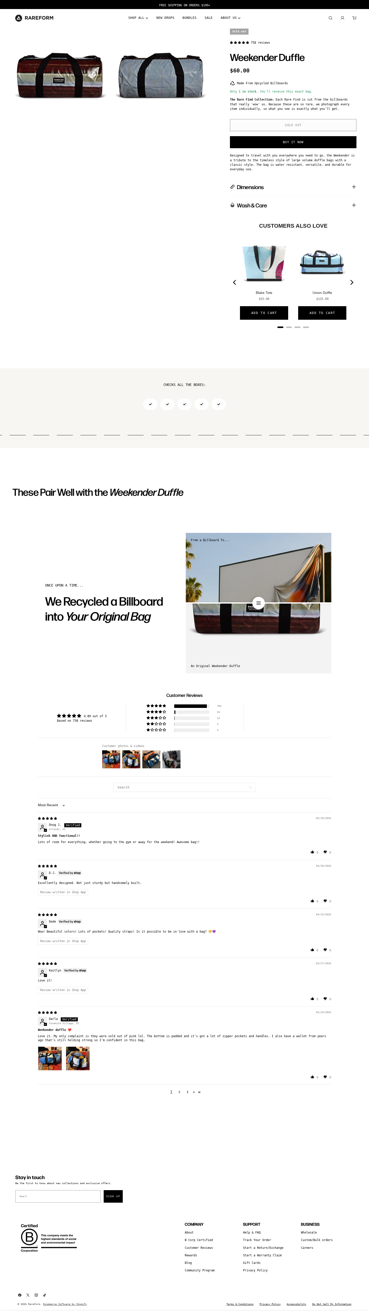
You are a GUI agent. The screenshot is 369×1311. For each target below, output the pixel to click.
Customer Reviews (199, 1248)
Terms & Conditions (240, 1304)
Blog (188, 1263)
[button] (240, 42)
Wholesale (309, 1232)
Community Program (200, 1270)
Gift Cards (252, 1263)
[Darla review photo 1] (50, 1058)
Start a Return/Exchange (263, 1248)
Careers (307, 1248)
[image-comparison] (258, 603)
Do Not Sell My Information (331, 1304)
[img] (47, 818)
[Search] (330, 18)
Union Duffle (322, 293)
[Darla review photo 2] (78, 1058)
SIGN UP (113, 1196)
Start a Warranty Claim (262, 1255)
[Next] (351, 282)
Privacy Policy (255, 1270)
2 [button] (179, 1092)
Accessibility (296, 1304)
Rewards (191, 1255)
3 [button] (187, 1092)
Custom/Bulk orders (317, 1240)
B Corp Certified (199, 1240)
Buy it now (293, 142)
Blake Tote (264, 293)
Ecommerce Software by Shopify (65, 1304)
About (189, 1232)
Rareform (34, 1304)
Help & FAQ (252, 1232)
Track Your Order (257, 1240)
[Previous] (235, 282)
